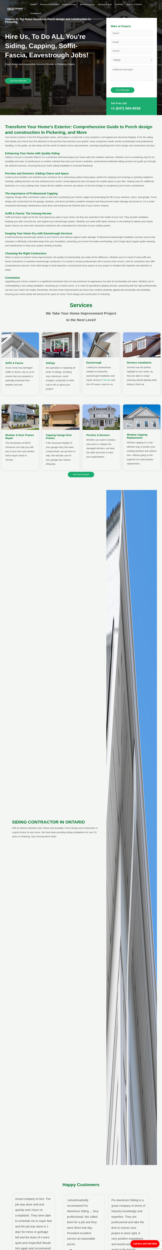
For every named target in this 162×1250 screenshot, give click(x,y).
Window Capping (87, 4)
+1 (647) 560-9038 (125, 108)
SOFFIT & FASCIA (134, 4)
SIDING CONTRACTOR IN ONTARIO (48, 822)
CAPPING (119, 4)
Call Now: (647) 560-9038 (145, 1244)
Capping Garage (69, 4)
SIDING (33, 4)
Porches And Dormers (49, 4)
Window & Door (105, 4)
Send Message (122, 90)
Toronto (107, 380)
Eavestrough (35, 13)
